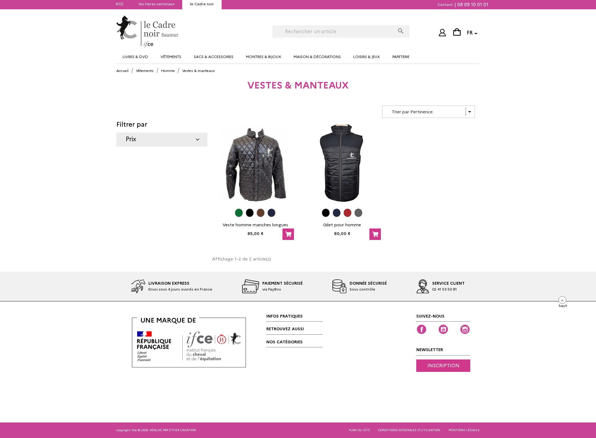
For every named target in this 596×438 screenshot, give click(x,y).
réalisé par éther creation (173, 430)
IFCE (119, 4)
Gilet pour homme (342, 225)
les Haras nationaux (156, 4)
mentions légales (464, 430)
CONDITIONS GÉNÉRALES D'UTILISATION (409, 430)
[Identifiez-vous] (442, 31)
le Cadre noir (202, 4)
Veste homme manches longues (255, 225)
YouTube (443, 329)
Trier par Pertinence (432, 111)
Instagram (465, 329)
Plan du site (359, 430)
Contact (445, 4)
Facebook (421, 329)
